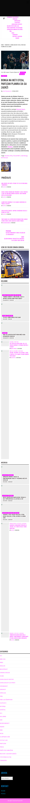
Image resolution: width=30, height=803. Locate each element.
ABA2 (1, 662)
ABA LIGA (17, 26)
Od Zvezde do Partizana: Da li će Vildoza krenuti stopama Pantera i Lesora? (19, 345)
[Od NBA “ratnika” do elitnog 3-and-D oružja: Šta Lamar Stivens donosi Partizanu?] (5, 404)
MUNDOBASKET (5, 723)
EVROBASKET (4, 686)
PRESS (16, 17)
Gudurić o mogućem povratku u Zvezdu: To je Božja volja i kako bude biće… (18, 526)
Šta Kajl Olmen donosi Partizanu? (12, 317)
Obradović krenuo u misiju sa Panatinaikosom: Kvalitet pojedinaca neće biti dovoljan (15, 478)
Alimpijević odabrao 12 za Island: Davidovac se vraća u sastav (13, 203)
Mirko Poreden (14, 348)
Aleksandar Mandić (6, 222)
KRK (1, 720)
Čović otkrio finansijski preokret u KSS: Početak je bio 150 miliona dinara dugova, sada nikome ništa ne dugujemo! (14, 193)
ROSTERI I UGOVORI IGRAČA (17, 37)
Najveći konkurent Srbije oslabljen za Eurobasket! (15, 232)
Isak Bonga (24, 155)
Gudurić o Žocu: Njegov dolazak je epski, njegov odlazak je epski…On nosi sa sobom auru (14, 516)
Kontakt (3, 791)
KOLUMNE (13, 29)
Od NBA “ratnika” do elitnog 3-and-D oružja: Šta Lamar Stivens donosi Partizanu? (19, 354)
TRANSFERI (15, 35)
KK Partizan (4, 157)
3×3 (1, 655)
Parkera (10, 147)
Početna (3, 793)
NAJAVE (8, 26)
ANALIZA (2, 666)
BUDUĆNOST (4, 669)
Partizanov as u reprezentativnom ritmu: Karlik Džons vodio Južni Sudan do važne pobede (14, 220)
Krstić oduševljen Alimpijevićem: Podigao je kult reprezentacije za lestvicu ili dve (14, 498)
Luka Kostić (6, 300)
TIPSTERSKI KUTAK (5, 757)
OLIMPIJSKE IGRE (5, 737)
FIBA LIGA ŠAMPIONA (6, 699)
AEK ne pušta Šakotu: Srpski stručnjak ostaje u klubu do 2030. (14, 211)
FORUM (8, 17)
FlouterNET (16, 155)
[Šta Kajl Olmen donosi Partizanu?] (15, 312)
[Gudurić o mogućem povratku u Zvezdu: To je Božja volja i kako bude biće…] (5, 577)
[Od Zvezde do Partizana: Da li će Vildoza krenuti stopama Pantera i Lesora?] (5, 343)
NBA (11, 31)
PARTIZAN (9, 28)
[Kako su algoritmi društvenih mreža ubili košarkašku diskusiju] (15, 331)
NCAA (13, 33)
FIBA (21, 29)
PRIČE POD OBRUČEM (6, 750)
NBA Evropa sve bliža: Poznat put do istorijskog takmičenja (14, 184)
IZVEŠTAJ (12, 26)
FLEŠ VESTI (12, 17)
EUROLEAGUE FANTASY (17, 24)
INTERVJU (18, 29)
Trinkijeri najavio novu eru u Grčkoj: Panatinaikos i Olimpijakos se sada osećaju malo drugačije (19, 636)
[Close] (28, 2)
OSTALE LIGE (4, 740)
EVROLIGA (15, 19)
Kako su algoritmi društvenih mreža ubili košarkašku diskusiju (14, 335)
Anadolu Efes (9, 155)
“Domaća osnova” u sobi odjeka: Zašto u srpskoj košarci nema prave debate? (13, 297)
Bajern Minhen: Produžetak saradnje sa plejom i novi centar (14, 238)
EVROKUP (9, 29)
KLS (1, 713)
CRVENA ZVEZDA (15, 28)
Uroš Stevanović (7, 91)
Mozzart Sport (20, 109)
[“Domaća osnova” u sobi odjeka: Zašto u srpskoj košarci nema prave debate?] (15, 293)
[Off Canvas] (4, 18)
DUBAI (20, 28)
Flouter (4, 187)
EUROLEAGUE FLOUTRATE (17, 21)
